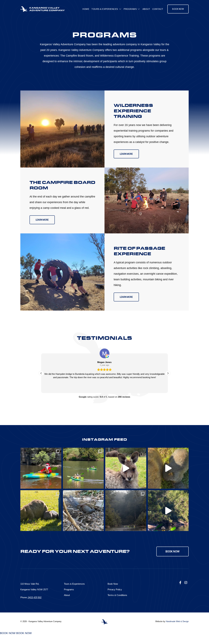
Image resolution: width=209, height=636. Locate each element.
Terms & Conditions (117, 595)
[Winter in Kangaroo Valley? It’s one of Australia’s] (168, 468)
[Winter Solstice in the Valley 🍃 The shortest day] (83, 510)
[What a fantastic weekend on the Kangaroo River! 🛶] (83, 468)
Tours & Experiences (104, 9)
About (146, 9)
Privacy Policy (115, 589)
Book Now (178, 9)
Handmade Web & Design (177, 621)
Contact (157, 9)
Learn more (126, 154)
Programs (130, 9)
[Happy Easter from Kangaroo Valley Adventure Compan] (168, 510)
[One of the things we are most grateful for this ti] (40, 468)
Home (85, 9)
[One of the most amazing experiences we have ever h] (40, 510)
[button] (168, 373)
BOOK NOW (7, 633)
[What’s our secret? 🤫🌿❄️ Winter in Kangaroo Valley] (125, 468)
